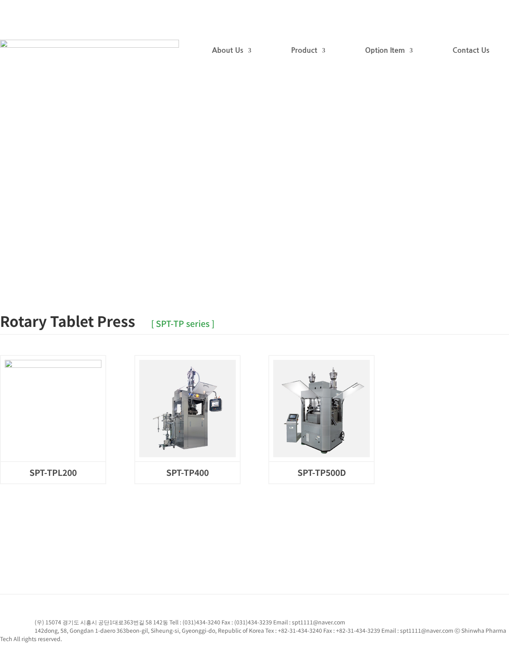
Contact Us (471, 50)
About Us (227, 50)
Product (304, 50)
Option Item (385, 50)
